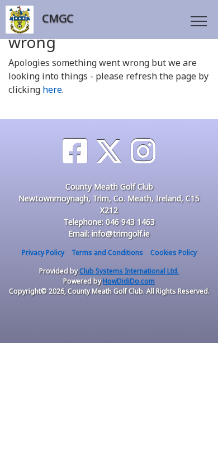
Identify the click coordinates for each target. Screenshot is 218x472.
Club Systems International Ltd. (129, 271)
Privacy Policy (43, 252)
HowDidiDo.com (129, 281)
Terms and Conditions (107, 252)
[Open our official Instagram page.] (143, 151)
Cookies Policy (173, 252)
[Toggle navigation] (198, 20)
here (52, 89)
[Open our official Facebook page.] (75, 151)
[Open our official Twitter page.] (109, 151)
